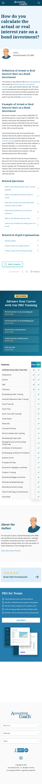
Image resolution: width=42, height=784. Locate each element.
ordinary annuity (8, 141)
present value (26, 97)
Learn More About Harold (10, 551)
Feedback (36, 272)
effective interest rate (21, 84)
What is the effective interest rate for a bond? (19, 196)
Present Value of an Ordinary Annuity (18, 251)
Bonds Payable (10, 241)
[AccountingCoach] (20, 3)
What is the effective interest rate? (17, 218)
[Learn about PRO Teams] (21, 642)
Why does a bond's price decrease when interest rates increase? (19, 204)
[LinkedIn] (21, 758)
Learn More (21, 620)
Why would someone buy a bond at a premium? (18, 211)
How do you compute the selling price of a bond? (20, 224)
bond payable (33, 82)
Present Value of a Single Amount (17, 246)
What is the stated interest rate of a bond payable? (20, 188)
